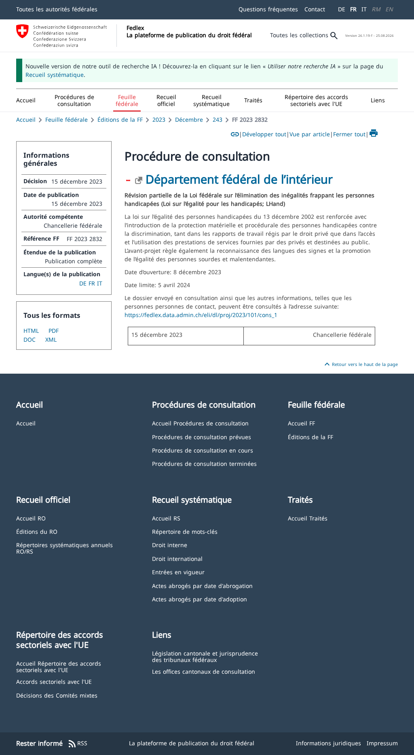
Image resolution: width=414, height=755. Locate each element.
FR (353, 9)
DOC (29, 339)
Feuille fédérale (66, 119)
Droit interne (169, 544)
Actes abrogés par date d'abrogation (202, 585)
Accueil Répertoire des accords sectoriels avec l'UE (58, 666)
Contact (314, 9)
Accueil (26, 119)
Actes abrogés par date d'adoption (199, 598)
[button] (74, 100)
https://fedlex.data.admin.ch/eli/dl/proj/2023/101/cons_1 (201, 315)
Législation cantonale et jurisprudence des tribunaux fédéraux (205, 656)
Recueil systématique (54, 74)
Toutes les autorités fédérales (56, 9)
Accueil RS (166, 517)
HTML (31, 330)
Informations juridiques (328, 743)
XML (51, 339)
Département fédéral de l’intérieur (239, 179)
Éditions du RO (36, 531)
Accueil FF (301, 422)
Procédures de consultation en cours (202, 449)
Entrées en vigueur (178, 571)
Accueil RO (31, 517)
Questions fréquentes (268, 9)
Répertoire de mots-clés (185, 531)
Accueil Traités (307, 517)
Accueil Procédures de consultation (200, 422)
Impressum (382, 743)
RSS (77, 744)
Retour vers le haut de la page (360, 364)
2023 (158, 119)
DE (341, 9)
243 (217, 119)
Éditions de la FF (120, 119)
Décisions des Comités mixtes (56, 695)
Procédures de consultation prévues (201, 436)
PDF (54, 330)
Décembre (189, 119)
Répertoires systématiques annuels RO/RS (64, 547)
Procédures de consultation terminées (204, 463)
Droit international (177, 558)
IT (364, 9)
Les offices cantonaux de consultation (203, 671)
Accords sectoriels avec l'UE (54, 681)
